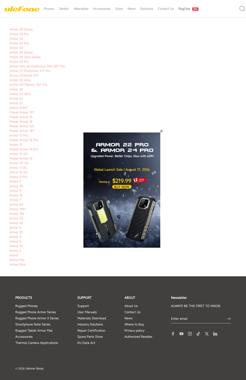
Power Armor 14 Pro (24, 149)
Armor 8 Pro (18, 177)
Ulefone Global (34, 368)
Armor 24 (16, 89)
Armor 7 (15, 200)
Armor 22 (16, 98)
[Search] (242, 9)
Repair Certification (91, 330)
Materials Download (91, 318)
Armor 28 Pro (19, 62)
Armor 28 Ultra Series (25, 57)
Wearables (81, 9)
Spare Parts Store (90, 336)
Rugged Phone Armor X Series (37, 318)
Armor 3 (15, 237)
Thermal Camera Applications (36, 343)
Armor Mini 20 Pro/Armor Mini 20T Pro (37, 66)
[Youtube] (181, 333)
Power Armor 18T (22, 131)
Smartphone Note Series (33, 324)
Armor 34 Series (21, 29)
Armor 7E (16, 195)
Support (83, 306)
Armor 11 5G (18, 168)
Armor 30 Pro (19, 43)
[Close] (161, 131)
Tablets (64, 9)
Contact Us (166, 9)
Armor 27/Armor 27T (24, 75)
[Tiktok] (198, 333)
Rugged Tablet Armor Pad (33, 330)
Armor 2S (16, 246)
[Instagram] (190, 333)
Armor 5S (16, 218)
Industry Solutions (90, 324)
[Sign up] (229, 319)
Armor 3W (17, 214)
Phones (49, 9)
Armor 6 (15, 227)
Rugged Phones (26, 306)
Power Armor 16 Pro (24, 140)
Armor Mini (17, 264)
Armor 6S (16, 204)
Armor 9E (16, 186)
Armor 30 (16, 48)
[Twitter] (207, 333)
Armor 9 (15, 181)
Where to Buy (134, 324)
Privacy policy (134, 330)
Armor (14, 255)
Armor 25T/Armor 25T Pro (28, 85)
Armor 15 (16, 144)
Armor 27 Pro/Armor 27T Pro (30, 71)
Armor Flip (17, 260)
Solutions (146, 9)
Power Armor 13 (21, 158)
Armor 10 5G (19, 172)
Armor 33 (16, 38)
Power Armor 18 (21, 121)
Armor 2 (15, 250)
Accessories (102, 9)
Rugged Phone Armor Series (35, 312)
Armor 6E (16, 223)
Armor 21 (16, 103)
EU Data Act (86, 343)
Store (119, 9)
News (132, 9)
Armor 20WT (19, 108)
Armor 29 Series (21, 52)
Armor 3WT (18, 209)
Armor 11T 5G (19, 163)
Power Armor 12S (22, 126)
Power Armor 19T (22, 112)
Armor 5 (15, 241)
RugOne (188, 2)
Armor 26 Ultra (20, 80)
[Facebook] (173, 333)
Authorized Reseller (138, 336)
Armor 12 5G (18, 154)
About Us (131, 306)
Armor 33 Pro (19, 34)
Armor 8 (15, 191)
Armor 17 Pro (19, 135)
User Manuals (87, 312)
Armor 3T (16, 232)
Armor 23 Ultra (20, 94)
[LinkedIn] (215, 333)
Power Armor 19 (21, 117)
